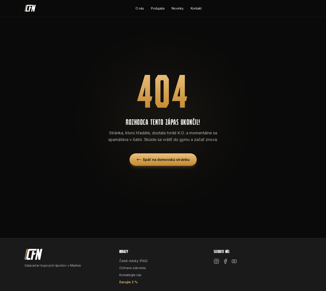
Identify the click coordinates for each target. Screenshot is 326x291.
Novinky (178, 8)
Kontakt (196, 8)
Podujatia (158, 8)
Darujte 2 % (128, 282)
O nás (140, 8)
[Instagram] (216, 261)
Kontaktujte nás (130, 275)
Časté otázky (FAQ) (133, 261)
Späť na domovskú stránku (166, 159)
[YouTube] (234, 261)
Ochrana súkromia (132, 268)
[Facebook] (225, 261)
